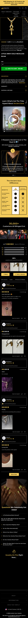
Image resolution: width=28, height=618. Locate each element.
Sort (11, 279)
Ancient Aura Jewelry (16, 613)
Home (3, 11)
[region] (14, 267)
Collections (8, 11)
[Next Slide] (25, 267)
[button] (14, 247)
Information (14, 600)
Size (2, 61)
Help (14, 595)
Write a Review (21, 275)
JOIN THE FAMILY (13, 604)
